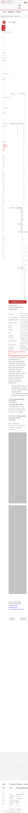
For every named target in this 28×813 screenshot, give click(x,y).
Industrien (11, 804)
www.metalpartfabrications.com (16, 609)
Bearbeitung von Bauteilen (3, 76)
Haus (10, 794)
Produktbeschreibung (17, 302)
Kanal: (19, 224)
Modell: (11, 93)
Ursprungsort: (21, 268)
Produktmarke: (21, 93)
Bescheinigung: (13, 123)
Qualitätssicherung (14, 802)
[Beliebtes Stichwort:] (4, 22)
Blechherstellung (20, 794)
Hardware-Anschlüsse (3, 125)
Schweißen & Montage (3, 110)
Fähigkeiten (12, 796)
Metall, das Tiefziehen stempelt (3, 56)
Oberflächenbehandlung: (16, 207)
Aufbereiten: (20, 123)
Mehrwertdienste (13, 800)
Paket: (19, 207)
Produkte (11, 798)
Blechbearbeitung (4, 32)
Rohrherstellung (4, 97)
